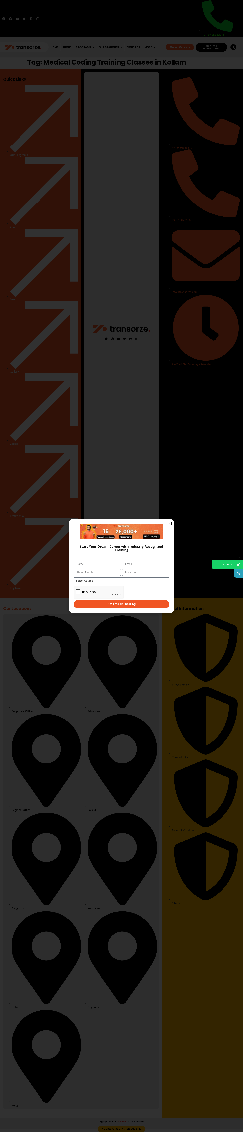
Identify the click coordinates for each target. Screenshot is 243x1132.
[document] (121, 566)
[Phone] (238, 573)
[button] (170, 523)
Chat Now (227, 564)
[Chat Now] (238, 564)
